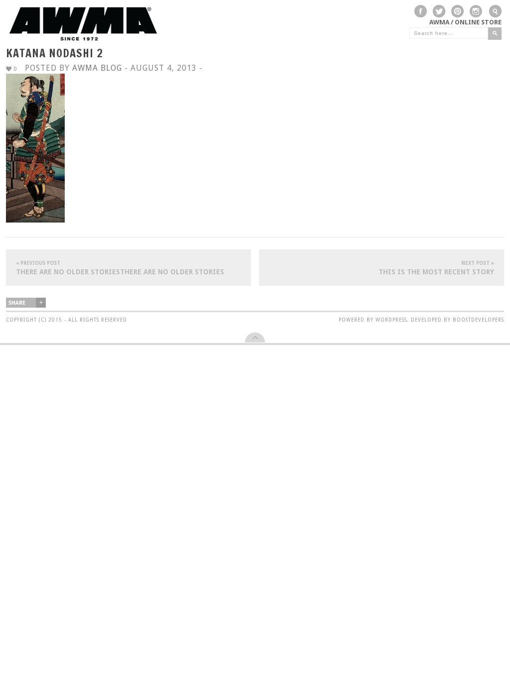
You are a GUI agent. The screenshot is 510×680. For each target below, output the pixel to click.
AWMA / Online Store (465, 22)
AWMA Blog (97, 68)
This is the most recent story (436, 268)
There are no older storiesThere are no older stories (120, 268)
